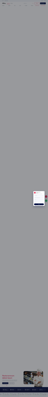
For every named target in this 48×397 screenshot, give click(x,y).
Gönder (39, 204)
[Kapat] (43, 191)
